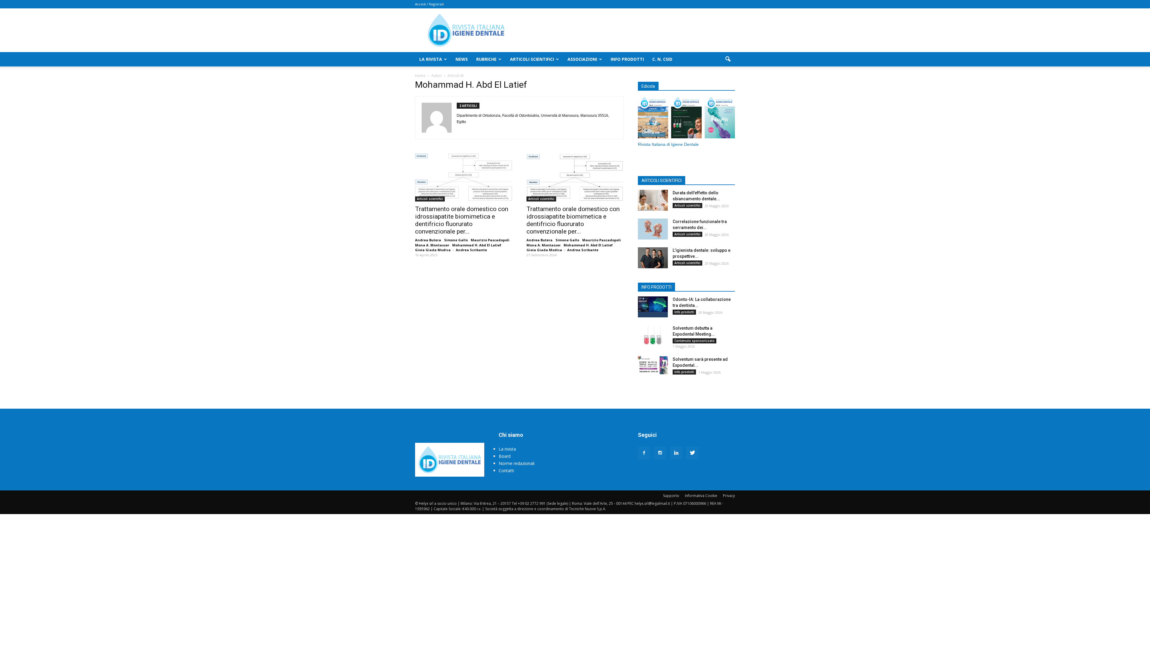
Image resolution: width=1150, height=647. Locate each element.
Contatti (506, 470)
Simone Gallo (456, 240)
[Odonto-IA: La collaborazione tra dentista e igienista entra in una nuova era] (653, 306)
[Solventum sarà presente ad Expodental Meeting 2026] (653, 365)
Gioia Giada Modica (433, 250)
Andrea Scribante (471, 250)
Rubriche (486, 59)
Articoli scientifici (532, 59)
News (462, 59)
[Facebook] (644, 453)
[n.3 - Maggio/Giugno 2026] (686, 118)
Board (505, 456)
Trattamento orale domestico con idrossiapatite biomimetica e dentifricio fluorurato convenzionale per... (461, 220)
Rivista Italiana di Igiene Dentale (668, 144)
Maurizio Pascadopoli (490, 240)
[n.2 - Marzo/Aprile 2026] (720, 118)
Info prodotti (627, 59)
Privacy (729, 495)
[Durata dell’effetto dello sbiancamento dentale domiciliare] (653, 200)
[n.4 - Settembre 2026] (653, 118)
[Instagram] (660, 453)
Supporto (671, 495)
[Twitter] (692, 453)
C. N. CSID (662, 59)
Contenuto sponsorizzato (694, 341)
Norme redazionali (517, 463)
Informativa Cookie (701, 495)
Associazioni (582, 59)
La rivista (430, 59)
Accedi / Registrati (429, 4)
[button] (728, 59)
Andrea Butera (428, 240)
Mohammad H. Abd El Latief (476, 245)
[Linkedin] (676, 453)
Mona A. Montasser (432, 245)
